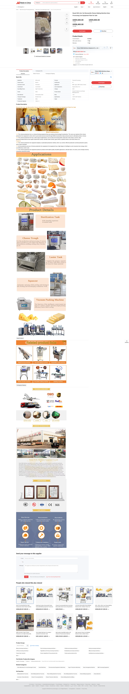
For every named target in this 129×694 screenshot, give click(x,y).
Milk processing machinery (94, 650)
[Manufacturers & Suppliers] (23, 2)
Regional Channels (80, 684)
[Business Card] (111, 77)
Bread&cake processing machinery (71, 650)
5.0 (96, 73)
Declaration (78, 688)
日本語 (79, 685)
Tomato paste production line (70, 653)
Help (89, 7)
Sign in (111, 3)
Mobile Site (94, 684)
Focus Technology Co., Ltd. (56, 688)
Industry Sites (73, 684)
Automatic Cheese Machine (23, 677)
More (17, 679)
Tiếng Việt (95, 685)
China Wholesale (59, 684)
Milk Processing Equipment (103, 667)
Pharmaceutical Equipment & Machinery (57, 667)
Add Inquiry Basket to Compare (43, 56)
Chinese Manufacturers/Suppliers (48, 684)
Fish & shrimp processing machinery (47, 648)
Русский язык (52, 685)
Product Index (87, 684)
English (33, 685)
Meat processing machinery (22, 648)
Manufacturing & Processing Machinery (27, 9)
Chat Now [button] (104, 31)
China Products (38, 684)
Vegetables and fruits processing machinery (49, 650)
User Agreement (72, 688)
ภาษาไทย (86, 685)
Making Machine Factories (22, 673)
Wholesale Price (66, 684)
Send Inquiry (82, 31)
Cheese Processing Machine (37, 677)
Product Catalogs (35, 645)
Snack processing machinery (95, 648)
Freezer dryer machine (20, 653)
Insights (98, 684)
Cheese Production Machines (52, 677)
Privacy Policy (84, 688)
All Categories (21, 7)
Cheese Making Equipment (85, 673)
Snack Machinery (42, 667)
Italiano (57, 685)
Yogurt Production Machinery (74, 667)
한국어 (75, 685)
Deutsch (62, 685)
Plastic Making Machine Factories (54, 673)
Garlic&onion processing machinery (96, 653)
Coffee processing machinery (22, 650)
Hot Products (31, 684)
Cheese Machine (97, 673)
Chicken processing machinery (70, 648)
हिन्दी (82, 685)
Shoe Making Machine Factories (70, 673)
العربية (72, 685)
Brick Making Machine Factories (37, 673)
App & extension (96, 7)
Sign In (74, 64)
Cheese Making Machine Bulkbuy (67, 677)
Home (17, 9)
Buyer (82, 7)
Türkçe (91, 685)
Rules (112, 7)
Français (47, 685)
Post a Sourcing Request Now (53, 576)
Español (37, 685)
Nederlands (67, 685)
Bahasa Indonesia (101, 685)
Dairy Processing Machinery (56, 9)
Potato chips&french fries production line (48, 653)
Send (26, 576)
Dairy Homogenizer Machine (89, 667)
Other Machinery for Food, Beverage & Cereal (26, 667)
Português (42, 685)
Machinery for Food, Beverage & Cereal (42, 9)
